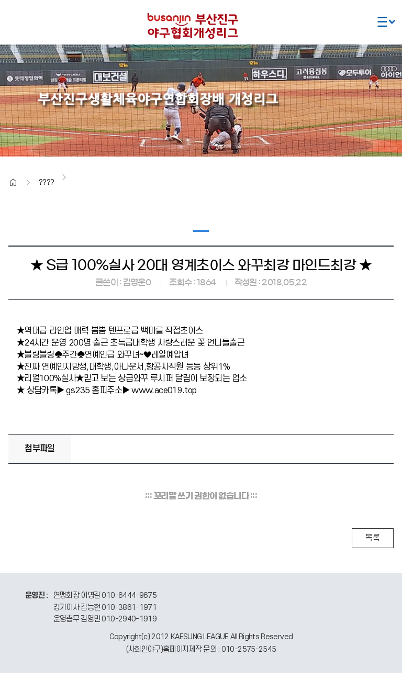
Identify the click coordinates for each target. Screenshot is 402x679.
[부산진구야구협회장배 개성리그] (201, 24)
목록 (372, 537)
